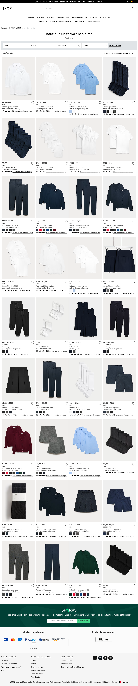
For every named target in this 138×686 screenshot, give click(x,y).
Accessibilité (99, 682)
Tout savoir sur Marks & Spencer (72, 667)
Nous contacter (67, 660)
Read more (69, 38)
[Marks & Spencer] (7, 9)
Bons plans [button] (105, 18)
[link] (131, 1)
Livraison (4, 660)
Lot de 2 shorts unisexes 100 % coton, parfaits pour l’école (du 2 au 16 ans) (112, 531)
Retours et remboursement (11, 667)
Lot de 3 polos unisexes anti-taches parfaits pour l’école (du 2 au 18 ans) (78, 109)
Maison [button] (93, 18)
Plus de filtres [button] (115, 46)
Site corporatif (66, 664)
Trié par (107, 53)
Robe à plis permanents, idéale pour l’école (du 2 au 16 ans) (12, 409)
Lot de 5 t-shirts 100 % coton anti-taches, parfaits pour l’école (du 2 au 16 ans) (12, 288)
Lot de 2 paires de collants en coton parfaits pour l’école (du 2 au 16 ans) (11, 531)
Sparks (33, 660)
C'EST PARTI (83, 621)
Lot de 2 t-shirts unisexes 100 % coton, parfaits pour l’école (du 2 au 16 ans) (112, 169)
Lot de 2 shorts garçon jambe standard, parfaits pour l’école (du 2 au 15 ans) (113, 409)
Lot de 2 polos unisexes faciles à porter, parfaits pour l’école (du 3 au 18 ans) (46, 109)
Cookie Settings (111, 682)
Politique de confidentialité (60, 682)
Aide (2, 670)
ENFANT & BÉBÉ (15, 28)
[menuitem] (31, 17)
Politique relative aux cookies (82, 682)
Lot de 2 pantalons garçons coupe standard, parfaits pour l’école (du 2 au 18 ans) (12, 227)
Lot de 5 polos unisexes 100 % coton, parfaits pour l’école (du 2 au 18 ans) (46, 169)
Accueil (4, 28)
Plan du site (35, 677)
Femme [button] (31, 18)
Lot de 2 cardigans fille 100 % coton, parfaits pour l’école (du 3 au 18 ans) (113, 227)
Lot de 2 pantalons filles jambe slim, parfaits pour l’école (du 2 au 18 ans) (45, 409)
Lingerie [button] (40, 18)
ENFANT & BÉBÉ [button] (63, 18)
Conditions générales (41, 682)
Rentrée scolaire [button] (79, 18)
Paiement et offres (38, 670)
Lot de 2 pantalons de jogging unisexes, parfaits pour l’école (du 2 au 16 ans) (12, 349)
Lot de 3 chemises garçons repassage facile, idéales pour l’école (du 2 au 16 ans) (79, 470)
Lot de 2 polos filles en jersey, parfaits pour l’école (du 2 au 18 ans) (79, 169)
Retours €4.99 (79, 21)
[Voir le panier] (132, 9)
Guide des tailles (37, 674)
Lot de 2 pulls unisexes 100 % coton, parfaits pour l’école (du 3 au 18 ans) (45, 227)
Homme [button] (50, 18)
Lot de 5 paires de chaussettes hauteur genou (113, 108)
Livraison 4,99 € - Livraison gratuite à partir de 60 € (54, 21)
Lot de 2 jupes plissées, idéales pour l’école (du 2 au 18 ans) (113, 288)
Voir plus (33, 648)
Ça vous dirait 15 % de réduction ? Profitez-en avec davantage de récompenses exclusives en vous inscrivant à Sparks (69, 1)
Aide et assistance (94, 21)
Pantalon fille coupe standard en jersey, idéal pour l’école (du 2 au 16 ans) (46, 592)
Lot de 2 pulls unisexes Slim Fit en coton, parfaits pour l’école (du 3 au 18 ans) (46, 531)
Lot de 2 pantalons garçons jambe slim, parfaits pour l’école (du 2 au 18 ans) (79, 227)
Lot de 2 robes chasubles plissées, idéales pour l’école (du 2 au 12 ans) (78, 349)
